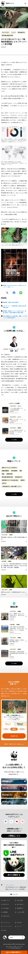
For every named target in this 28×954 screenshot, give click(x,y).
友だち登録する (14, 875)
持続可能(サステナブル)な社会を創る (10, 480)
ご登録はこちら (14, 836)
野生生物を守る (21, 32)
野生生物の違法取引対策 (7, 35)
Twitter (7, 293)
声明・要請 (19, 922)
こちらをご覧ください (16, 948)
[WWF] (1, 884)
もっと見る (14, 439)
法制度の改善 (9, 473)
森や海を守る (14, 802)
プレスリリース (6, 922)
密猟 (21, 470)
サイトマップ (19, 926)
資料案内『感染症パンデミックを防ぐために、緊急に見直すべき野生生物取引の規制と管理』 (14, 311)
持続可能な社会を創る (14, 789)
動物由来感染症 (5, 470)
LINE (21, 293)
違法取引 (23, 480)
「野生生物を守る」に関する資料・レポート (11, 486)
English (4, 930)
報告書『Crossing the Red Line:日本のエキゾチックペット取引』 (14, 286)
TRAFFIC (4, 483)
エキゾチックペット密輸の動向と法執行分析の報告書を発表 (14, 306)
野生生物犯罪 (14, 470)
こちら (22, 744)
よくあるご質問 (20, 912)
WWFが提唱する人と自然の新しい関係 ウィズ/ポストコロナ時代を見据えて (15, 317)
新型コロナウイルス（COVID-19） (9, 467)
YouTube (17, 821)
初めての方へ (6, 904)
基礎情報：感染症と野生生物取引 (11, 302)
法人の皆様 (6, 908)
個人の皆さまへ (20, 904)
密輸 (3, 473)
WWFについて (6, 900)
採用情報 (5, 912)
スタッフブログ (5, 32)
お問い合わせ (6, 916)
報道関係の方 (20, 908)
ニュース (13, 32)
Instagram (22, 821)
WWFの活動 (20, 900)
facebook (14, 293)
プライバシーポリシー (7, 926)
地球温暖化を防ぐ (14, 782)
